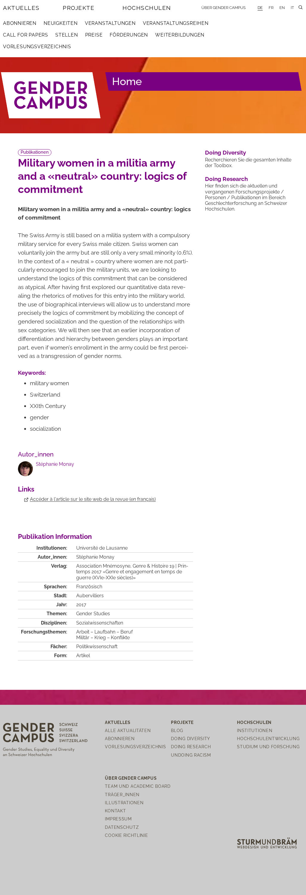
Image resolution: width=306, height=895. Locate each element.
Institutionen (254, 730)
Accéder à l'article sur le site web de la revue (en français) (93, 499)
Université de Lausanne (102, 548)
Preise (94, 35)
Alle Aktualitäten (128, 730)
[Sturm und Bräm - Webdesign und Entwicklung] (267, 843)
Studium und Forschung (268, 746)
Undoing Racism (191, 755)
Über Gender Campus (223, 7)
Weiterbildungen (179, 35)
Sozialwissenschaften (99, 623)
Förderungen (129, 35)
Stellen (66, 35)
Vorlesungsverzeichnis (37, 46)
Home (127, 81)
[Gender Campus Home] (51, 95)
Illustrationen (124, 802)
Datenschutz (122, 827)
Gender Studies (93, 613)
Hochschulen (147, 7)
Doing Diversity (225, 152)
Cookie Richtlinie (126, 835)
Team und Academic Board (138, 786)
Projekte (78, 7)
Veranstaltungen (110, 23)
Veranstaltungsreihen (176, 23)
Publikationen (35, 152)
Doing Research (226, 179)
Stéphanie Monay (55, 464)
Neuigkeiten (61, 23)
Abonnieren (19, 23)
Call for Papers (25, 35)
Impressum (118, 818)
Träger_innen (122, 794)
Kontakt (115, 810)
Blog (177, 730)
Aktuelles (21, 7)
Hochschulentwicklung (268, 738)
